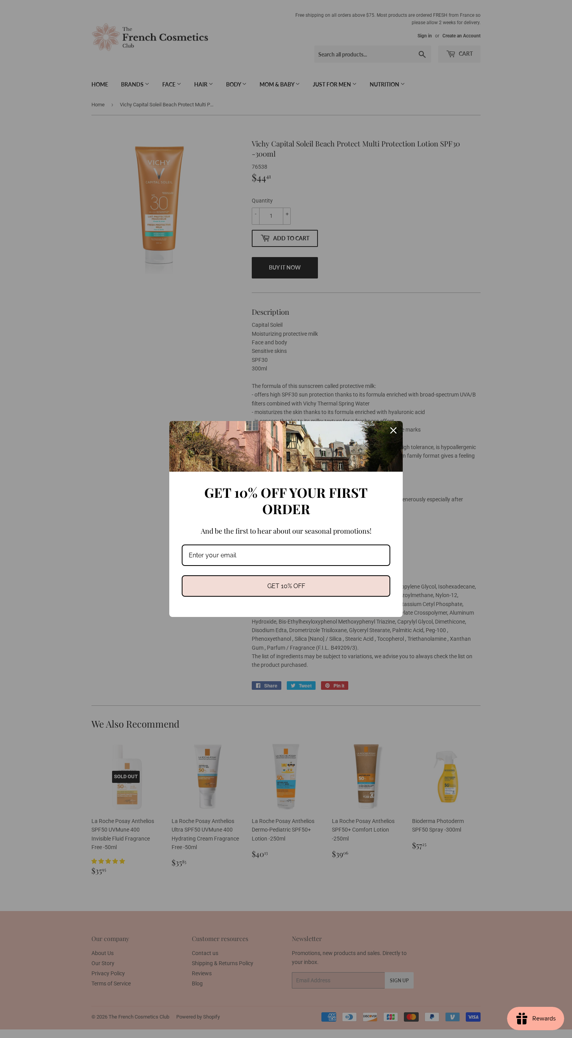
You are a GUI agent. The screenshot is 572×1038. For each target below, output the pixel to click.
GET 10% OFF (286, 586)
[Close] (393, 430)
